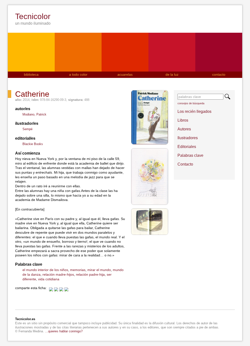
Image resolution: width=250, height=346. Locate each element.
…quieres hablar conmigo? (64, 331)
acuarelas (125, 74)
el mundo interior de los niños (45, 270)
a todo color (78, 74)
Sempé (27, 129)
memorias (77, 270)
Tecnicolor (33, 16)
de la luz (172, 74)
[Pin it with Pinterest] (66, 289)
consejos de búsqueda (190, 103)
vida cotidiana (48, 279)
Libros (182, 120)
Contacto (185, 164)
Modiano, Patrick (34, 114)
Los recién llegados (194, 111)
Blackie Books (32, 144)
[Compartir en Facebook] (51, 289)
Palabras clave (190, 155)
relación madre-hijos (58, 274)
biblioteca (31, 74)
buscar (227, 96)
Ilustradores (187, 138)
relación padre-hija (90, 274)
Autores (184, 129)
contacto (218, 74)
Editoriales (186, 147)
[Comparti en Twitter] (56, 289)
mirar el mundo (99, 270)
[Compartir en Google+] (61, 289)
